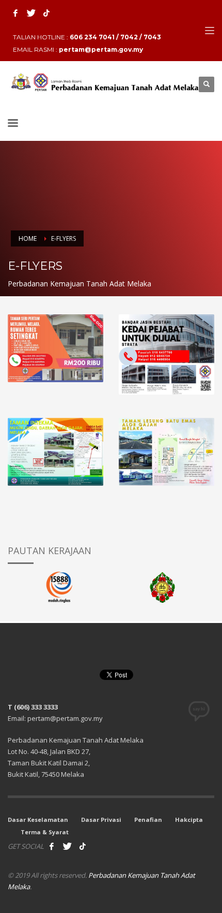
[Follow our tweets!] (67, 846)
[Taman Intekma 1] (55, 451)
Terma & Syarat (45, 832)
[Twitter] (31, 13)
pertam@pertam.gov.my (101, 49)
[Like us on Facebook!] (51, 846)
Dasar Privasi (101, 819)
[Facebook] (15, 13)
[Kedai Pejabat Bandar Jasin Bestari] (166, 354)
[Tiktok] (46, 13)
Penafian (148, 819)
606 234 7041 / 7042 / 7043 (115, 37)
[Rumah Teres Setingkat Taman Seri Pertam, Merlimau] (55, 348)
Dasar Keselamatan (38, 819)
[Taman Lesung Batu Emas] (166, 451)
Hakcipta (189, 819)
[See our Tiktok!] (82, 846)
